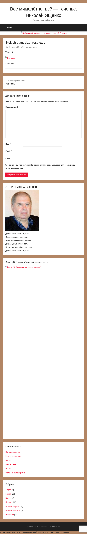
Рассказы (9, 515)
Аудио (8, 490)
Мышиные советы (13, 456)
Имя (8, 144)
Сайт (7, 158)
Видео (8, 498)
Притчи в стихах (12, 510)
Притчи (8, 502)
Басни (8, 494)
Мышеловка (10, 464)
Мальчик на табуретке (15, 473)
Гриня (8, 460)
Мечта (8, 469)
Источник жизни (12, 452)
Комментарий (12, 107)
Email (8, 151)
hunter (35, 47)
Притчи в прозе (12, 506)
